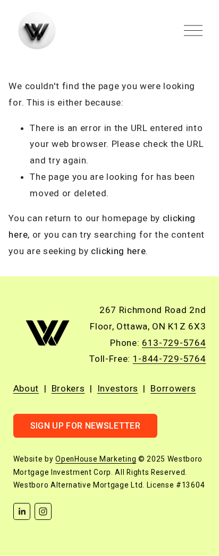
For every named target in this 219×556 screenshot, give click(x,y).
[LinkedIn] (21, 511)
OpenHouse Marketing (95, 459)
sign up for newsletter (85, 426)
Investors (117, 388)
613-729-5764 (174, 342)
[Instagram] (43, 511)
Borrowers (173, 388)
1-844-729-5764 (169, 358)
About (26, 388)
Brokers (68, 388)
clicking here (118, 251)
